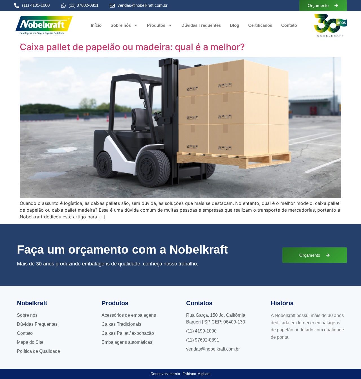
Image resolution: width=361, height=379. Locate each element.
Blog (234, 25)
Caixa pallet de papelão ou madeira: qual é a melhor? (132, 46)
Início (96, 25)
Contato (289, 25)
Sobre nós (121, 25)
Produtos (156, 25)
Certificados (260, 25)
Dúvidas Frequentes (201, 25)
